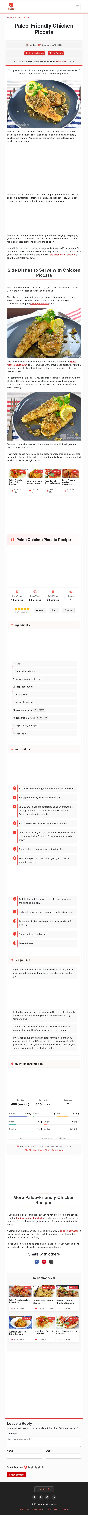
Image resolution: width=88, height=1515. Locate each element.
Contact (64, 1509)
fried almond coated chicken (30, 1218)
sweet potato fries (39, 303)
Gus (34, 45)
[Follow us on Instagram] (47, 1497)
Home (9, 17)
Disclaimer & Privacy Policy (32, 1509)
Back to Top (45, 1489)
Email (49, 1451)
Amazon (40, 710)
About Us (52, 1509)
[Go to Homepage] (11, 6)
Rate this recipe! (15, 1467)
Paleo (26, 17)
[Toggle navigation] (77, 7)
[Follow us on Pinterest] (41, 1497)
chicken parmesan (69, 1231)
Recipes (18, 17)
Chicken (38, 471)
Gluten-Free (50, 1150)
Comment (12, 1433)
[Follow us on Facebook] (34, 1497)
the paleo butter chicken (62, 254)
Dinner (41, 1150)
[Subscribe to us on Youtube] (54, 1497)
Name (11, 1451)
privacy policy (61, 61)
